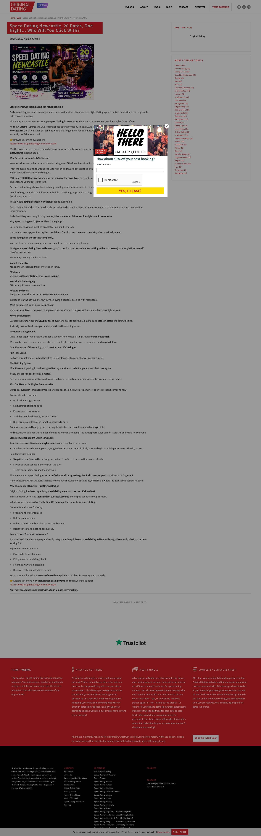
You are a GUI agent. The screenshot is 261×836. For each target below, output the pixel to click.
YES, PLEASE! (130, 190)
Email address (104, 164)
